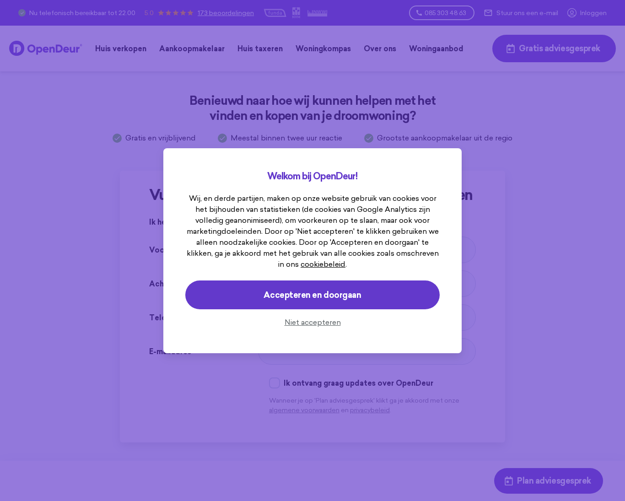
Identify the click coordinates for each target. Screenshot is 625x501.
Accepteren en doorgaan (312, 295)
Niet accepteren (313, 322)
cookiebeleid (323, 264)
